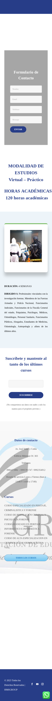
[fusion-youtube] (37, 684)
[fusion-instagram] (42, 684)
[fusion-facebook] (32, 684)
